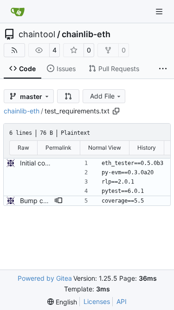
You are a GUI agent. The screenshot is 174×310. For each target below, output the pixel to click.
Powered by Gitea (45, 278)
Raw (23, 147)
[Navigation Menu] (160, 11)
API (121, 301)
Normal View (104, 147)
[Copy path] (116, 111)
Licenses (97, 301)
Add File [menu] (102, 96)
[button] (68, 96)
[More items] (162, 69)
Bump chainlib (41, 200)
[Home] (18, 11)
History (146, 147)
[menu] (62, 302)
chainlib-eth (86, 34)
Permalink (58, 147)
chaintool (37, 34)
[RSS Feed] (14, 50)
